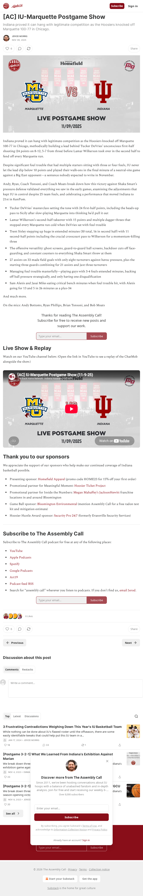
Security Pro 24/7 (66, 515)
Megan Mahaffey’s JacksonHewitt (96, 492)
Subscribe (117, 6)
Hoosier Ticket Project (90, 485)
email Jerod (128, 590)
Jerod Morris (19, 36)
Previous (17, 643)
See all (10, 813)
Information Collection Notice (70, 829)
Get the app (89, 878)
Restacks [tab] (27, 669)
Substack (53, 888)
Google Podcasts (21, 570)
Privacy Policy (99, 829)
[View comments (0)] (19, 48)
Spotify (15, 564)
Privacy (72, 869)
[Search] (136, 716)
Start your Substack (61, 878)
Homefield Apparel (51, 479)
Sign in (133, 6)
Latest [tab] (17, 716)
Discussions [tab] (32, 716)
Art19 (14, 577)
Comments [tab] (11, 669)
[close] (107, 761)
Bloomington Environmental (57, 504)
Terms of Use (89, 825)
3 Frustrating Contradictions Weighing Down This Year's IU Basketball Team (62, 727)
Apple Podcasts (20, 557)
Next (128, 643)
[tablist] (19, 669)
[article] (71, 735)
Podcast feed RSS (22, 583)
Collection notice (99, 869)
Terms (83, 869)
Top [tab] (7, 716)
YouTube (16, 551)
